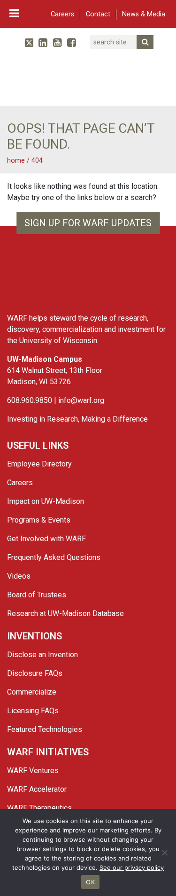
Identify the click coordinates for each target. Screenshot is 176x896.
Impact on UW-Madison (45, 501)
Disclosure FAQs (34, 673)
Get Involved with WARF (46, 538)
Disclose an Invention (42, 654)
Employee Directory (39, 463)
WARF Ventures (33, 770)
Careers (62, 14)
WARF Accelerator (37, 789)
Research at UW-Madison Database (65, 613)
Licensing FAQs (33, 710)
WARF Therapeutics (39, 807)
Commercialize (31, 692)
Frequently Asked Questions (53, 557)
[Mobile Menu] (14, 13)
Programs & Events (38, 520)
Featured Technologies (44, 729)
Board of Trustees (36, 594)
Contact (98, 14)
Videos (19, 576)
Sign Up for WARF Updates (88, 223)
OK (90, 882)
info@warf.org (81, 400)
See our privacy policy (131, 867)
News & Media (143, 14)
